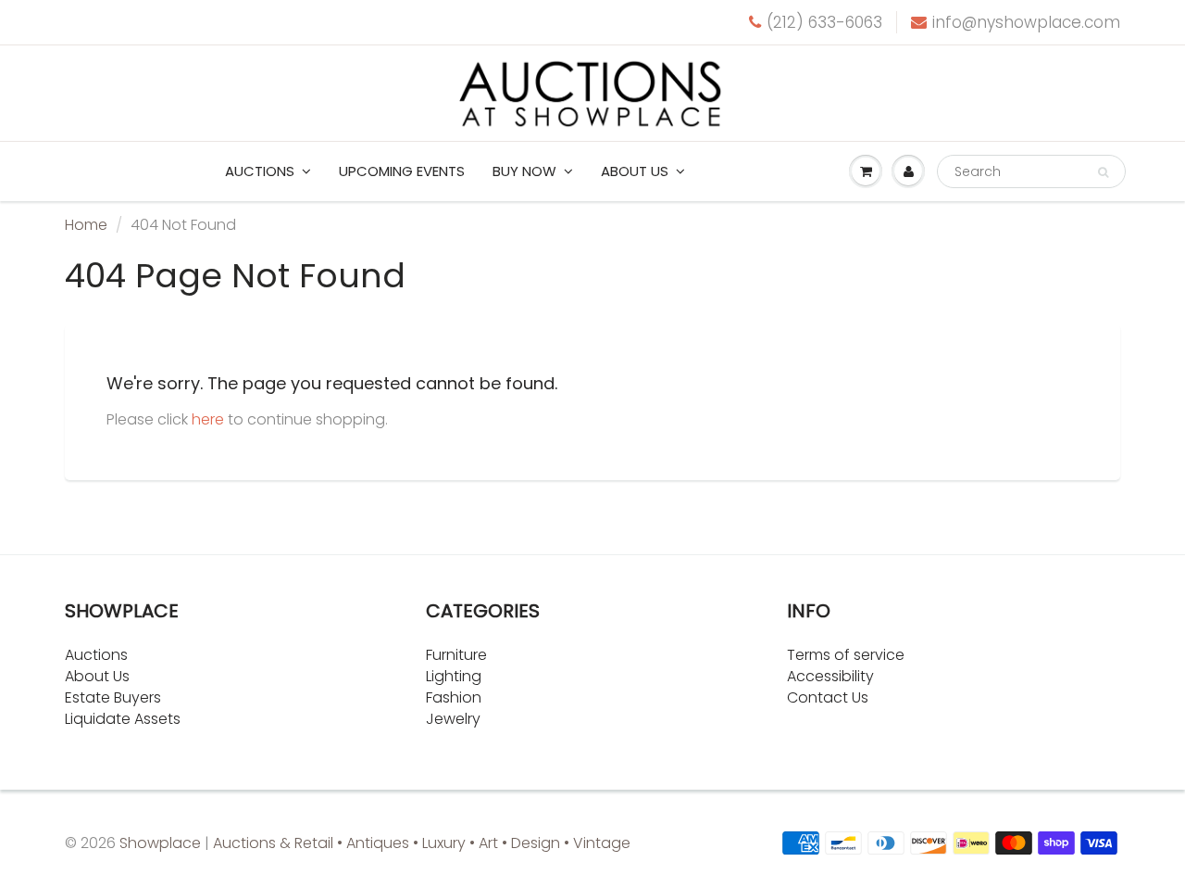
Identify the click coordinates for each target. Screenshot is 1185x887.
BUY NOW (524, 171)
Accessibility (830, 676)
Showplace (160, 843)
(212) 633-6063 (824, 22)
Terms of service (845, 654)
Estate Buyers (113, 697)
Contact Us (827, 697)
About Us (97, 676)
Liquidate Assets (123, 718)
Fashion (453, 697)
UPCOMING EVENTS (402, 171)
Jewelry (453, 718)
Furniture (456, 654)
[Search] (1103, 172)
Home (86, 224)
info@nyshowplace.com (1026, 22)
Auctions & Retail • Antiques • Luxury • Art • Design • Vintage (421, 843)
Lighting (453, 676)
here (208, 419)
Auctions (259, 171)
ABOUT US (634, 171)
